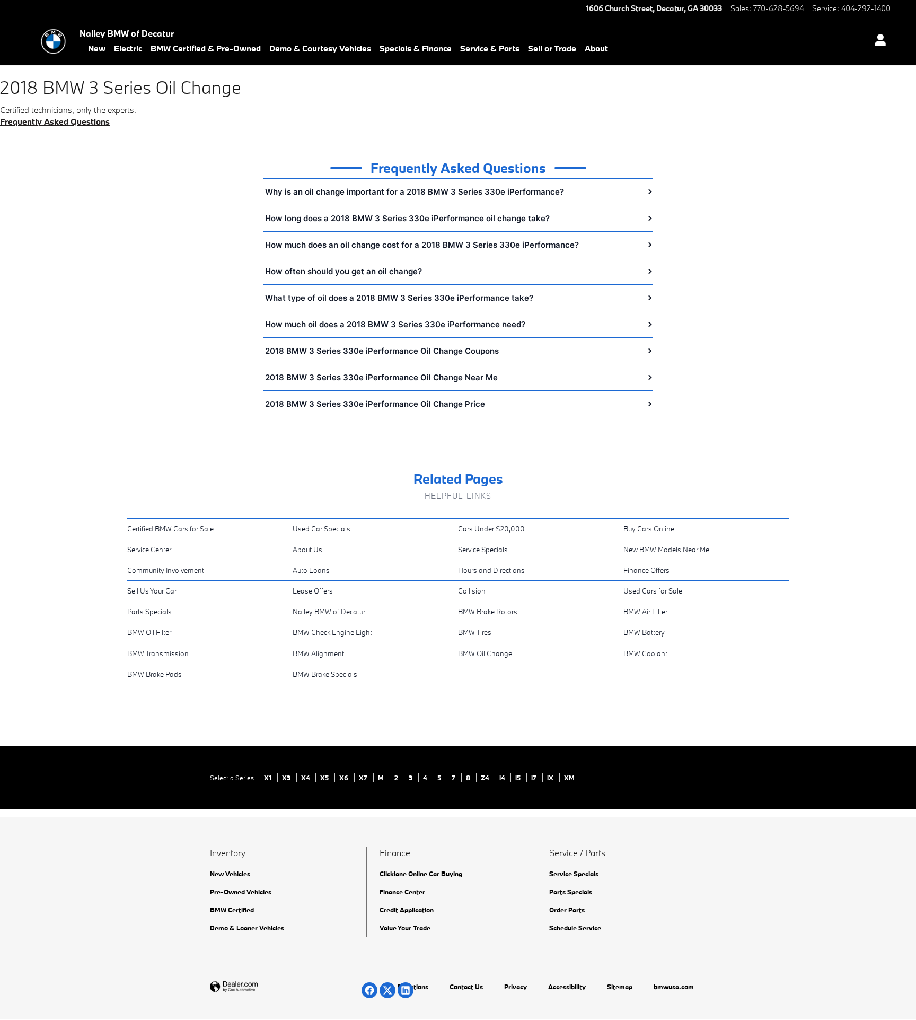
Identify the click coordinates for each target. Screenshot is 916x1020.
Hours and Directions (491, 570)
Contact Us (466, 986)
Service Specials (483, 549)
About (596, 48)
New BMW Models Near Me (666, 549)
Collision (472, 591)
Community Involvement (165, 570)
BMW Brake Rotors (487, 611)
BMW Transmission (158, 653)
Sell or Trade (552, 48)
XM (569, 777)
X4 (306, 777)
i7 (534, 777)
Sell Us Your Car (152, 591)
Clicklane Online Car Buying (421, 873)
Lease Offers (313, 591)
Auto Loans (311, 570)
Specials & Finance (416, 48)
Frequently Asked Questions (55, 121)
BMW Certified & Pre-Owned (206, 48)
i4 (502, 777)
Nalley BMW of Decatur (329, 611)
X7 (364, 777)
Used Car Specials (321, 529)
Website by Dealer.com (260, 986)
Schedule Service (575, 927)
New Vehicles (230, 873)
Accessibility (567, 986)
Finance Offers (646, 570)
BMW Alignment (318, 653)
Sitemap (619, 986)
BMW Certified (232, 909)
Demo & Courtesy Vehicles (320, 48)
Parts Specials (149, 611)
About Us (307, 549)
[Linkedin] (405, 990)
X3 (287, 777)
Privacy (515, 986)
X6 (344, 777)
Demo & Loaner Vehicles (247, 927)
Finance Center (402, 891)
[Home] (53, 41)
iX (551, 777)
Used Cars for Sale (652, 591)
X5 (325, 777)
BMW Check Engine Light (332, 632)
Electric (128, 48)
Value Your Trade (405, 927)
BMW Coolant (645, 653)
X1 (268, 777)
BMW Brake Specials (325, 674)
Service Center (149, 549)
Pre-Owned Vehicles (240, 891)
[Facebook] (369, 990)
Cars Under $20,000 (491, 529)
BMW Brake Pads (154, 674)
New (96, 48)
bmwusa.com (674, 986)
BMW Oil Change (485, 653)
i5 (518, 777)
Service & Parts (489, 48)
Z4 (485, 777)
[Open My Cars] (878, 41)
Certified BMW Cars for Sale (170, 529)
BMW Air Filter (645, 611)
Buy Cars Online (648, 529)
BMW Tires (474, 632)
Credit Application (407, 909)
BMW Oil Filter (149, 632)
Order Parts (567, 909)
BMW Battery (644, 632)
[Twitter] (387, 990)
